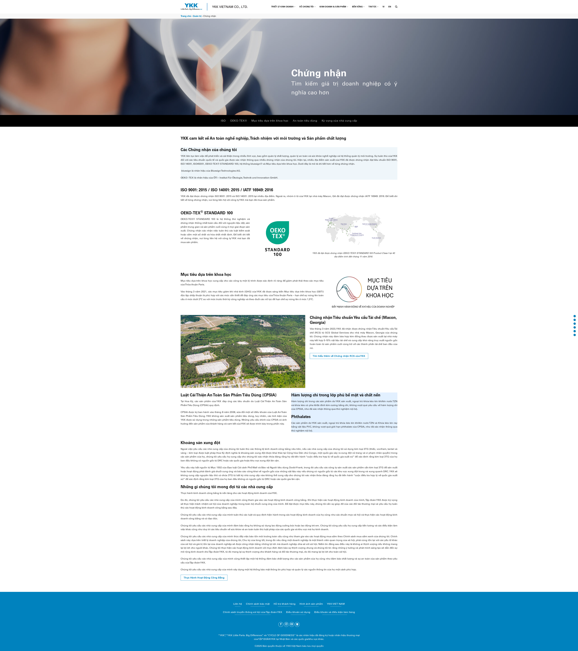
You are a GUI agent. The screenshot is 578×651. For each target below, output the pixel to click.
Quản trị (197, 16)
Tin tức (372, 6)
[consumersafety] (574, 331)
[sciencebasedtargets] (574, 327)
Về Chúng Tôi (306, 6)
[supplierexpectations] (574, 335)
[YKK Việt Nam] (191, 6)
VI (383, 6)
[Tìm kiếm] (396, 7)
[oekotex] (574, 320)
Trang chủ (186, 16)
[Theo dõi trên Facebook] (280, 624)
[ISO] (574, 316)
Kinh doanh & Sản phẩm (333, 6)
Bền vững (357, 6)
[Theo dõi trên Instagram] (286, 624)
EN (389, 6)
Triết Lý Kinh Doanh (282, 6)
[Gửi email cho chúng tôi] (291, 624)
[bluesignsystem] (574, 323)
